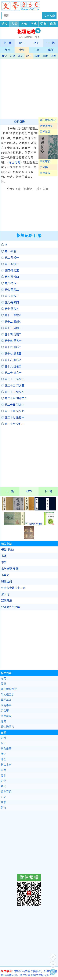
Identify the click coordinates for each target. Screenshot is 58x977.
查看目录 (19, 121)
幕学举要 (45, 131)
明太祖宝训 (46, 126)
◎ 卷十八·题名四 (11, 360)
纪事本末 (6, 764)
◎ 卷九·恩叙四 (10, 302)
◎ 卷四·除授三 (10, 270)
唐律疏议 (45, 173)
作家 (53, 24)
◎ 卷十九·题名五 (11, 366)
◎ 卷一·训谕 (8, 251)
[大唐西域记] (29, 509)
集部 (50, 50)
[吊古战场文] (7, 509)
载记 (4, 56)
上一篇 (7, 43)
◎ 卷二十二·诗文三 (12, 385)
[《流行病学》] (49, 524)
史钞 (3, 775)
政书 (22, 43)
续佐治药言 (7, 726)
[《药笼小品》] (9, 524)
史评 (3, 780)
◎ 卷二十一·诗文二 (12, 379)
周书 (3, 683)
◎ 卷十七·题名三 (11, 353)
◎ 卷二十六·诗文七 (12, 411)
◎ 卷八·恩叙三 (10, 296)
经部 (7, 50)
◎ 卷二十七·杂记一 (12, 417)
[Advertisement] (29, 88)
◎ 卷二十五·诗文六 (12, 404)
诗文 (4, 24)
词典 (43, 24)
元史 (3, 678)
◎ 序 (4, 244)
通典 (3, 721)
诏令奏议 (6, 791)
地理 (3, 759)
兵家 (45, 56)
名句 (24, 24)
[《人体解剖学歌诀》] (19, 524)
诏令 (12, 56)
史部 (22, 50)
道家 (53, 56)
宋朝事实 (45, 161)
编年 (3, 743)
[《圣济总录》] (29, 538)
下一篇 (51, 43)
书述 (4, 556)
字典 (33, 24)
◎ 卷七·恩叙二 (10, 289)
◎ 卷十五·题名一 (11, 340)
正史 (20, 56)
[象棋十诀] (39, 509)
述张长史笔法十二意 (13, 587)
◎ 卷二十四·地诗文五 (14, 398)
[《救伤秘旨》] (34, 524)
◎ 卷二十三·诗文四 (12, 392)
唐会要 (44, 167)
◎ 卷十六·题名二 (11, 347)
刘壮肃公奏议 (48, 120)
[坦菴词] (50, 509)
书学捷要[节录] (10, 568)
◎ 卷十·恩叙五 (10, 308)
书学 (4, 562)
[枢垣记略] (48, 157)
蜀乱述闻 (6, 581)
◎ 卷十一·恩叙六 (11, 315)
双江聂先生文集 (10, 607)
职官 (37, 56)
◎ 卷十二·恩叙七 (11, 321)
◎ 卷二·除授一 (10, 257)
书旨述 (5, 575)
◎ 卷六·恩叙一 (10, 283)
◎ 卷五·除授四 (10, 276)
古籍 (14, 24)
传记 (3, 754)
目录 (3, 770)
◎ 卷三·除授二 (10, 264)
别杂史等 (6, 748)
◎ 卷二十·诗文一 (11, 372)
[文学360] (29, 5)
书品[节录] (7, 549)
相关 (36, 43)
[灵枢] (18, 509)
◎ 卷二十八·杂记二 (12, 423)
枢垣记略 (14, 162)
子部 (36, 50)
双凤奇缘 (6, 600)
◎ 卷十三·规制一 (11, 328)
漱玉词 (5, 594)
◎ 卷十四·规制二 (11, 334)
